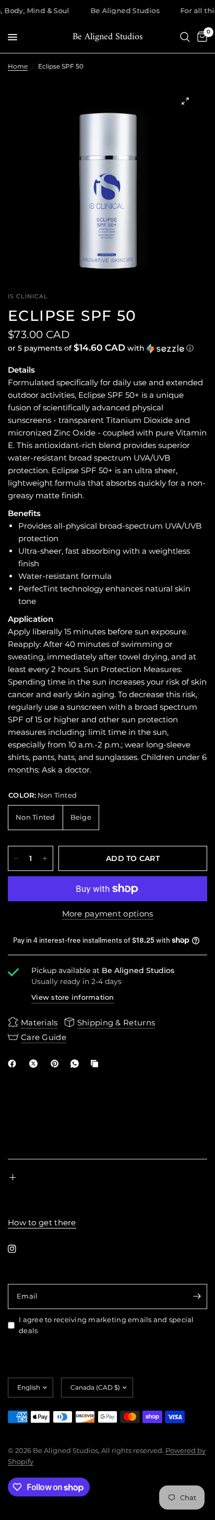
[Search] (185, 37)
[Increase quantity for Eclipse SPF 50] (45, 858)
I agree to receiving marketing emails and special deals (106, 1325)
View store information (72, 997)
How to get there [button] (42, 1222)
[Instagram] (19, 1248)
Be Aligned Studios (107, 37)
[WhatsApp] (76, 1063)
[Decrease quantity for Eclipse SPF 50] (16, 858)
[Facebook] (14, 1063)
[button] (107, 348)
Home (18, 66)
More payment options (107, 913)
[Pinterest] (57, 1063)
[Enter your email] (196, 1296)
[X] (35, 1063)
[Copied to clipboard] (96, 1063)
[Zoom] (185, 101)
